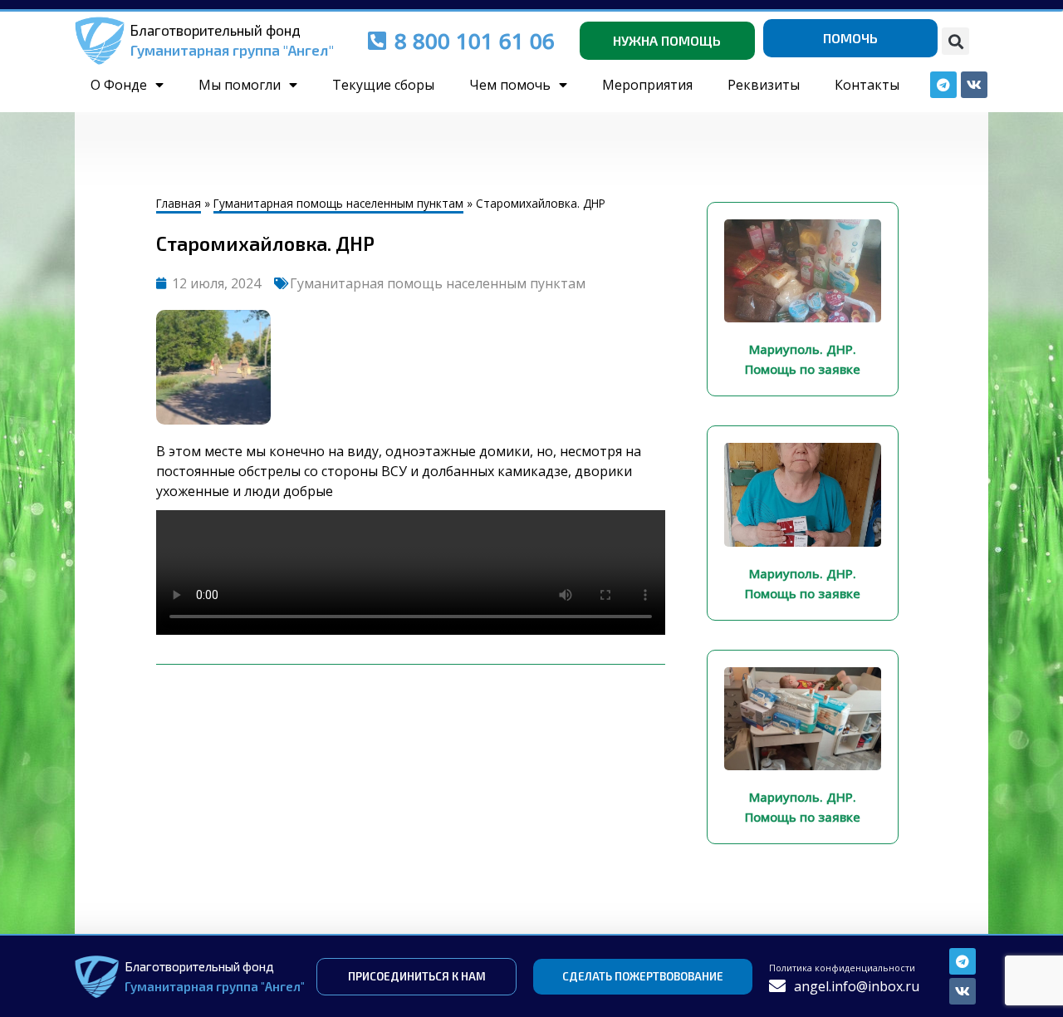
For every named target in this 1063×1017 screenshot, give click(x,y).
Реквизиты (763, 85)
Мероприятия (647, 85)
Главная (178, 203)
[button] (955, 41)
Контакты (867, 85)
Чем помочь (510, 85)
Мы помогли (239, 85)
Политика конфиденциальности (842, 967)
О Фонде (119, 85)
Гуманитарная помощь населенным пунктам (338, 203)
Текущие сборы (383, 85)
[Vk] (962, 991)
